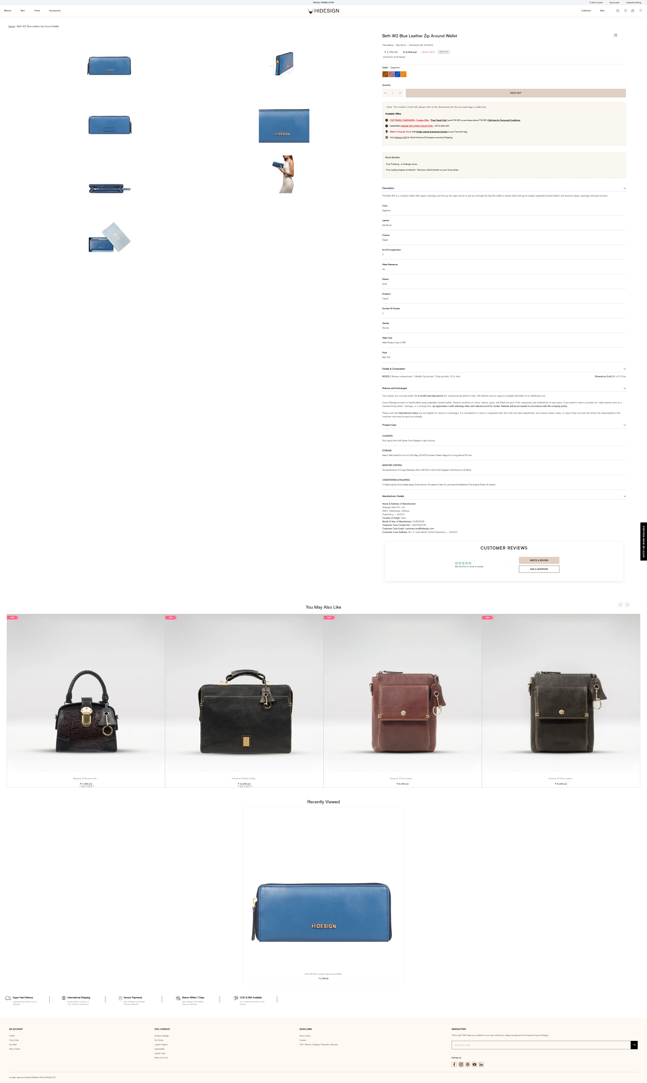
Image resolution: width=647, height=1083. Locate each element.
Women (7, 11)
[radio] (385, 74)
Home (11, 26)
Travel (37, 11)
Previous (621, 605)
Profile (11, 1036)
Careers (303, 1040)
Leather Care (160, 1053)
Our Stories (159, 1040)
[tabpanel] (86, 700)
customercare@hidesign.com (419, 529)
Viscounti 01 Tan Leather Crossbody (406, 778)
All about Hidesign (162, 1036)
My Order (13, 1045)
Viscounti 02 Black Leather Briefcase (248, 778)
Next (627, 605)
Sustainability (160, 1049)
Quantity (386, 85)
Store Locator (305, 1036)
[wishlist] (625, 10)
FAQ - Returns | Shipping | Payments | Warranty (319, 1045)
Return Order (14, 1049)
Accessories (54, 11)
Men (23, 11)
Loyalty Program (161, 1045)
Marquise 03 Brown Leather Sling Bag (90, 778)
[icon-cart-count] (632, 10)
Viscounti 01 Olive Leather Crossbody (565, 778)
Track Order (14, 1040)
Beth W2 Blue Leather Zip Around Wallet (38, 26)
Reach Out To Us (161, 1058)
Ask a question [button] (539, 569)
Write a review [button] (539, 560)
